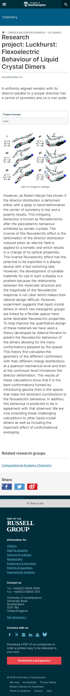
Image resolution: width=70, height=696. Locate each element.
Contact (38, 690)
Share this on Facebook (2, 485)
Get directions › (17, 617)
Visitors (12, 546)
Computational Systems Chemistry (27, 465)
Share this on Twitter (19, 487)
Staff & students (17, 550)
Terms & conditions (20, 690)
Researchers (15, 559)
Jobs (49, 690)
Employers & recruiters (21, 563)
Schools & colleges (19, 554)
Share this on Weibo (32, 487)
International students (21, 572)
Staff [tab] (5, 121)
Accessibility (30, 682)
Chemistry (10, 17)
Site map (14, 682)
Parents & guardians (20, 567)
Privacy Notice (48, 682)
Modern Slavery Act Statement (27, 686)
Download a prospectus (34, 660)
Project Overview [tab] (12, 114)
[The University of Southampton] (35, 4)
